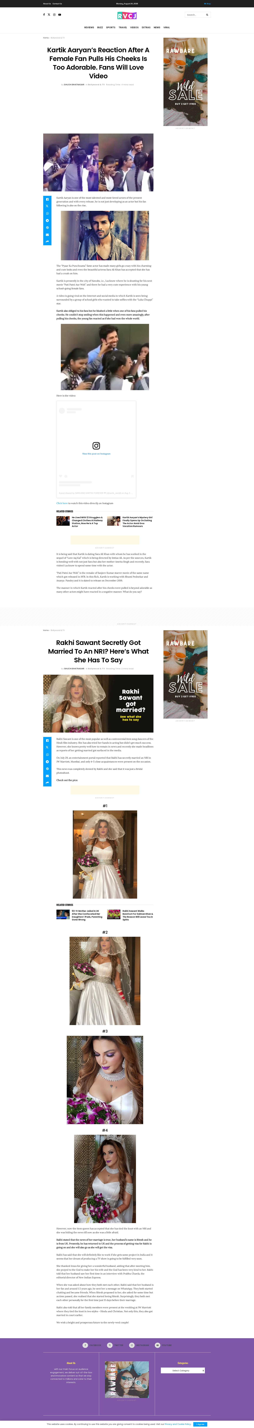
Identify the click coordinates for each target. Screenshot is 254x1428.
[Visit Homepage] (127, 14)
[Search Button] (208, 15)
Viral (166, 27)
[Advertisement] (98, 108)
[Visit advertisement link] (185, 82)
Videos (134, 27)
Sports (110, 27)
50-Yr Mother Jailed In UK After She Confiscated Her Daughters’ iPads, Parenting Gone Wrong (87, 915)
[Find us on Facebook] (44, 14)
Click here (62, 503)
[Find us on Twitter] (49, 14)
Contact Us (57, 4)
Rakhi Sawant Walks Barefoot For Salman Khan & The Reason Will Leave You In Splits (138, 915)
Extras (146, 27)
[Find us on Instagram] (54, 14)
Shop (209, 4)
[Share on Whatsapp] (47, 213)
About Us (47, 4)
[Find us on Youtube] (59, 14)
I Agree (200, 1424)
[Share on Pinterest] (47, 227)
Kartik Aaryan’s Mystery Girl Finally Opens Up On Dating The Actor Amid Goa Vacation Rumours (137, 522)
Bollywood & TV (58, 38)
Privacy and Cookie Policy (178, 1424)
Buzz (100, 27)
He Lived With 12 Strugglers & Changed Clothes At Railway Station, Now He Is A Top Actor (87, 522)
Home (46, 38)
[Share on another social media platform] (47, 241)
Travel (123, 27)
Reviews (89, 27)
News (157, 27)
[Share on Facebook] (47, 199)
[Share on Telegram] (47, 220)
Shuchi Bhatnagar (74, 84)
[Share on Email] (47, 234)
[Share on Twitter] (47, 206)
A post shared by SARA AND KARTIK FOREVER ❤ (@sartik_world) (90, 493)
